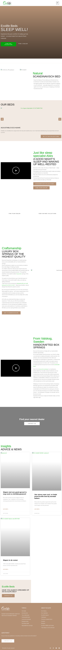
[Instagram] (50, 648)
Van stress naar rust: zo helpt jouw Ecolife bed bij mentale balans (45, 496)
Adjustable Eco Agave (10, 127)
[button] (57, 3)
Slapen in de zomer (10, 560)
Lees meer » (5, 509)
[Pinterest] (59, 648)
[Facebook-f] (53, 648)
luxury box (19, 273)
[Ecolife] (7, 3)
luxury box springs (43, 369)
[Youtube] (56, 648)
